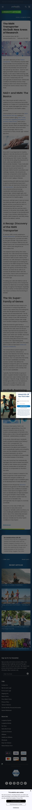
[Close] (30, 791)
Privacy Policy (19, 798)
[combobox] (18, 404)
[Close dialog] (30, 393)
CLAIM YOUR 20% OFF (23, 406)
